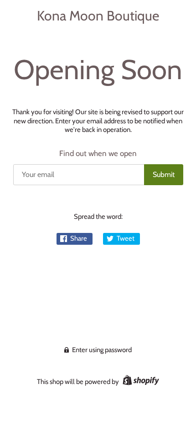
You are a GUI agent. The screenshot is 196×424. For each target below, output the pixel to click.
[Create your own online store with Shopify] (139, 382)
